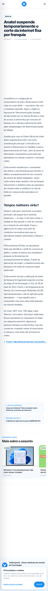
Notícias (8, 16)
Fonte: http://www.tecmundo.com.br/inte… (26, 342)
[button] (3, 3)
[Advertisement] (24, 71)
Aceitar (39, 584)
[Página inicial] (24, 4)
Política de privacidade (12, 584)
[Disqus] (24, 519)
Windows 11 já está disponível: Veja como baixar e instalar (18, 471)
